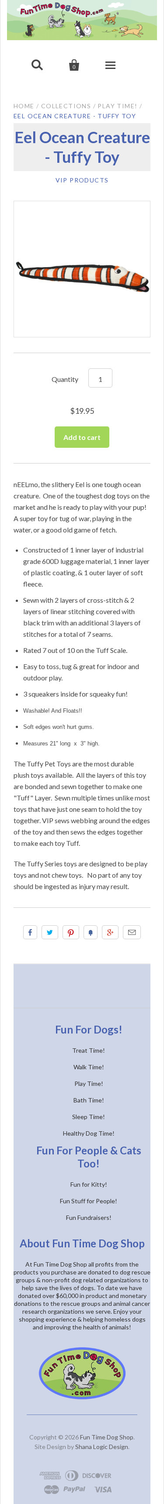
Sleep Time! (88, 1116)
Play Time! (117, 106)
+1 (110, 932)
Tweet (50, 932)
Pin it (71, 932)
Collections (66, 106)
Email (132, 932)
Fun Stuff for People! (88, 1201)
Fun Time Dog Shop (106, 1437)
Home (24, 106)
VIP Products (82, 180)
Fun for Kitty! (88, 1184)
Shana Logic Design (101, 1446)
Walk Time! (88, 1067)
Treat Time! (88, 1050)
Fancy (91, 932)
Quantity (65, 379)
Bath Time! (88, 1100)
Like (30, 932)
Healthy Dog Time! (89, 1133)
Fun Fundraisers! (89, 1217)
